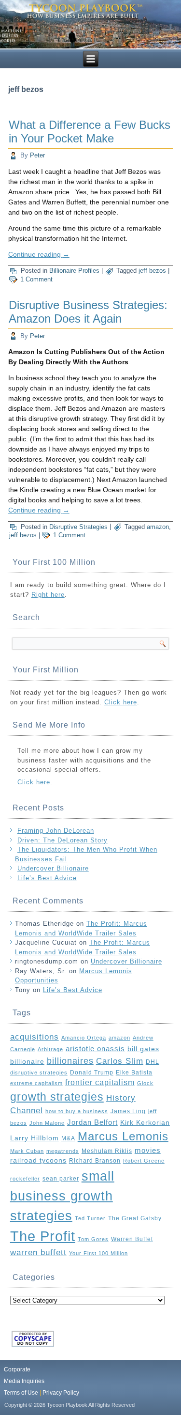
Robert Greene (144, 1161)
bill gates (143, 1049)
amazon (158, 526)
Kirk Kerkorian (145, 1122)
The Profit (42, 1236)
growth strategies (57, 1096)
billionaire (27, 1061)
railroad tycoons (38, 1160)
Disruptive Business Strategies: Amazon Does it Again (88, 311)
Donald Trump (91, 1072)
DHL (152, 1061)
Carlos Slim (119, 1061)
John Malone (47, 1123)
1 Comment (36, 279)
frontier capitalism (100, 1082)
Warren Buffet (132, 1239)
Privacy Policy (60, 1392)
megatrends (62, 1151)
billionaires (70, 1061)
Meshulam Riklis (107, 1151)
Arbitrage (50, 1049)
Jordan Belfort (92, 1122)
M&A (68, 1138)
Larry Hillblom (34, 1138)
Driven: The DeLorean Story (62, 840)
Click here (120, 702)
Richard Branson (95, 1160)
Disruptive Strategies (78, 526)
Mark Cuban (27, 1151)
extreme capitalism (36, 1083)
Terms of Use (21, 1392)
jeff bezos (152, 270)
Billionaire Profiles (74, 270)
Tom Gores (93, 1239)
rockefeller (25, 1179)
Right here (48, 594)
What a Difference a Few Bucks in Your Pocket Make (89, 131)
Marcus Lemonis (123, 1136)
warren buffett (38, 1252)
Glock (145, 1083)
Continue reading (39, 254)
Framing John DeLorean (55, 830)
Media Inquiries (24, 1381)
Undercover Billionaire (53, 868)
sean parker (60, 1178)
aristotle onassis (95, 1049)
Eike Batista (134, 1072)
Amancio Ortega (83, 1038)
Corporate (17, 1369)
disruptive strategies (39, 1072)
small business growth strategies (62, 1195)
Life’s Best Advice (47, 878)
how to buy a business (76, 1111)
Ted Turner (90, 1218)
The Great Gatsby (135, 1218)
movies (148, 1150)
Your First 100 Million (98, 1253)
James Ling (128, 1111)
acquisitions (34, 1037)
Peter (37, 155)
